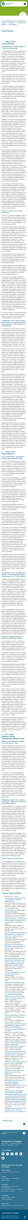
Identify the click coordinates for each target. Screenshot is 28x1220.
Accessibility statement (16, 1143)
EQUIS (8, 1197)
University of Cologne (10, 3)
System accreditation (7, 1199)
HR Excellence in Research (8, 1191)
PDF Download (7, 1121)
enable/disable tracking (7, 1217)
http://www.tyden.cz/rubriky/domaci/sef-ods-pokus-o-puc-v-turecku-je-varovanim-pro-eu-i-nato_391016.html (15, 1109)
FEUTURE (8, 4)
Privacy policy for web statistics (10, 1216)
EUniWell (10, 1172)
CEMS (3, 1197)
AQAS (12, 1197)
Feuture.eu (12, 22)
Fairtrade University (6, 1205)
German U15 (17, 1172)
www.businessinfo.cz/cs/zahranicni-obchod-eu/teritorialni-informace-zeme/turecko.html (15, 899)
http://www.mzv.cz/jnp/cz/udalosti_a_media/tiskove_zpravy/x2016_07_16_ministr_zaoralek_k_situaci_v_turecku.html (15, 1053)
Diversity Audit (5, 1180)
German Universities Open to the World (11, 1189)
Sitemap (4, 1145)
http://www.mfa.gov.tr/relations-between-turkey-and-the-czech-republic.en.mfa (14, 1071)
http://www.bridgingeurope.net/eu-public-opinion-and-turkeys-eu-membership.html (15, 973)
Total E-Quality (5, 1178)
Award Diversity (15, 1178)
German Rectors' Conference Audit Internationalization (10, 1187)
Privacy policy (5, 1143)
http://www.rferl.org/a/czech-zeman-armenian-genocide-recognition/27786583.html (15, 1082)
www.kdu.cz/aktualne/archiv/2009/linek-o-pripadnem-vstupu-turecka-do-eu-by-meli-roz (15, 1016)
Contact (17, 1145)
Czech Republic (13, 24)
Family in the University (19, 1205)
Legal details (10, 1145)
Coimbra (4, 1172)
